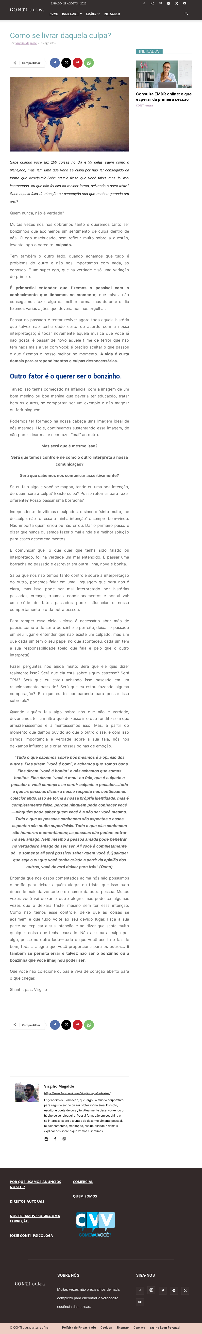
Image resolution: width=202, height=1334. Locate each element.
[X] (176, 3)
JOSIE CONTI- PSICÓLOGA (31, 1235)
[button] (186, 13)
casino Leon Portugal (165, 1327)
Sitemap (123, 1327)
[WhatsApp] (89, 63)
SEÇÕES (91, 13)
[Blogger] (48, 1139)
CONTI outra (144, 105)
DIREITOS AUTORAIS (27, 1201)
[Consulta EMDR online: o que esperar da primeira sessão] (164, 63)
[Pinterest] (160, 3)
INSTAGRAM (112, 13)
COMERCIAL (83, 1181)
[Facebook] (144, 3)
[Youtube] (184, 3)
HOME (54, 13)
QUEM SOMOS (85, 1196)
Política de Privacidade (79, 1327)
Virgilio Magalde (26, 43)
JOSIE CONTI (70, 13)
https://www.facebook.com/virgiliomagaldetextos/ (77, 1093)
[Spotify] (168, 3)
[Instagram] (152, 3)
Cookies (106, 1327)
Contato (139, 1327)
